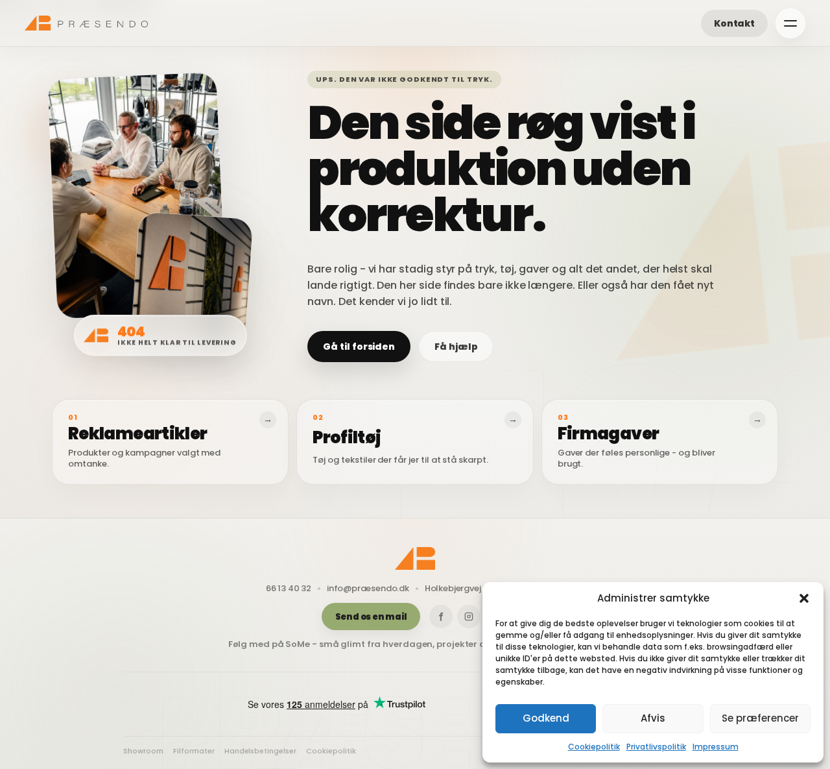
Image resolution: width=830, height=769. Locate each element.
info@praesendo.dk (368, 588)
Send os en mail (371, 617)
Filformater (194, 751)
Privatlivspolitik (656, 746)
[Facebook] (441, 616)
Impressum (716, 746)
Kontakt (734, 23)
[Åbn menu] (790, 23)
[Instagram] (468, 616)
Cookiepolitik (594, 746)
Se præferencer (760, 718)
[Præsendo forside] (86, 23)
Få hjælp (455, 346)
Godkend (546, 718)
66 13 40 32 (288, 588)
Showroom (143, 751)
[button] (804, 598)
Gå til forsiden (359, 346)
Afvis (653, 718)
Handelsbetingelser (260, 751)
